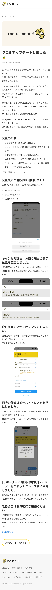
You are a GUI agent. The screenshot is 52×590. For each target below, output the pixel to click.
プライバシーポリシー (10, 572)
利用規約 (28, 568)
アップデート (14, 17)
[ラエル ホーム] (10, 4)
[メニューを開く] (47, 3)
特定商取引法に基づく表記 (32, 572)
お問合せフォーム (9, 531)
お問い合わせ (17, 568)
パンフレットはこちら (33, 577)
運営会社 (5, 568)
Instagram (6, 577)
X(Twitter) (18, 577)
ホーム (4, 17)
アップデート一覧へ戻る (15, 542)
